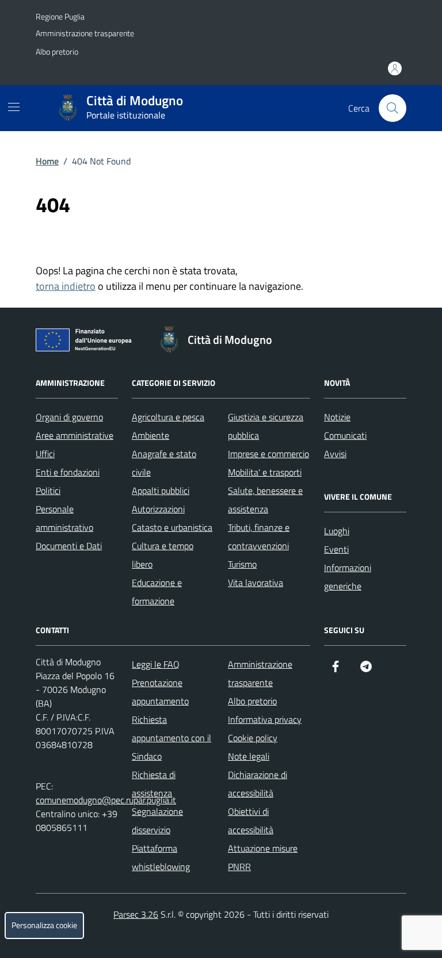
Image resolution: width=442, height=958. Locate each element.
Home (47, 161)
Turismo (242, 564)
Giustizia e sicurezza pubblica (265, 426)
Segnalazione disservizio (157, 820)
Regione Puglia (60, 16)
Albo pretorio (57, 51)
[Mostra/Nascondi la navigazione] (14, 107)
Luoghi (336, 531)
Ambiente (150, 435)
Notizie (337, 417)
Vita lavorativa (255, 582)
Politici (48, 490)
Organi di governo (69, 417)
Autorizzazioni (158, 509)
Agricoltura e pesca (168, 417)
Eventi (336, 549)
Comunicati (345, 435)
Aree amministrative (74, 435)
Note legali (248, 756)
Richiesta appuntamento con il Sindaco (171, 737)
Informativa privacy (265, 719)
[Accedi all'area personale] (395, 68)
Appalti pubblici (160, 490)
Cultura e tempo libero (162, 555)
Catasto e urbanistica (172, 527)
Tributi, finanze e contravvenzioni (258, 536)
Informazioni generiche (347, 577)
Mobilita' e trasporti (265, 472)
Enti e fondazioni (68, 472)
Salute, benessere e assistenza (265, 500)
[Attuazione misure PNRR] (87, 342)
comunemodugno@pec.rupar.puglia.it (106, 800)
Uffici (45, 454)
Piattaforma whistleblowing (161, 857)
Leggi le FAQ (156, 664)
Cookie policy (252, 738)
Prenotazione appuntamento (160, 692)
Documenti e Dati (69, 546)
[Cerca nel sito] (392, 108)
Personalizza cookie (44, 925)
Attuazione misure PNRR (263, 857)
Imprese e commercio (268, 454)
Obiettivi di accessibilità (250, 820)
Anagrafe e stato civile (164, 463)
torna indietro (66, 286)
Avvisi (335, 454)
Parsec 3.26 (135, 914)
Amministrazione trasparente (85, 33)
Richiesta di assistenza (154, 784)
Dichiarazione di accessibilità (257, 784)
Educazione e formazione (157, 592)
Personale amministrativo (64, 518)
